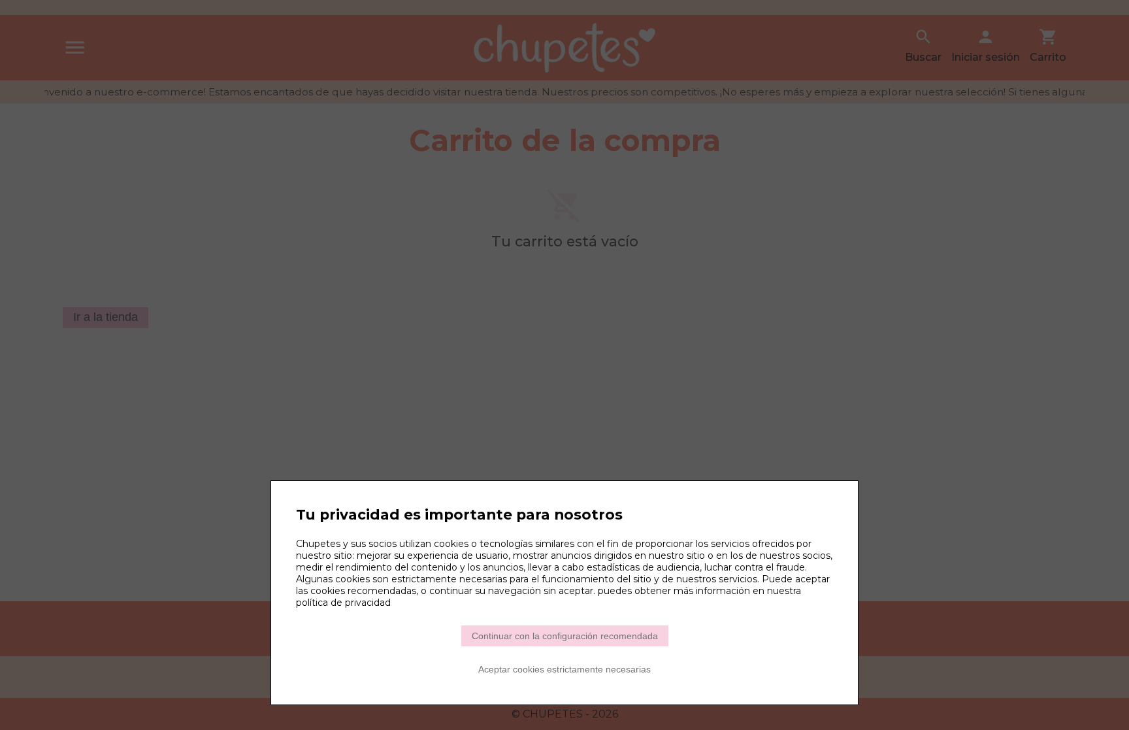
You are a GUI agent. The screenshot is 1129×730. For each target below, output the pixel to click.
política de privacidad (343, 602)
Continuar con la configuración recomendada (565, 636)
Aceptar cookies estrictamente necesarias (564, 669)
